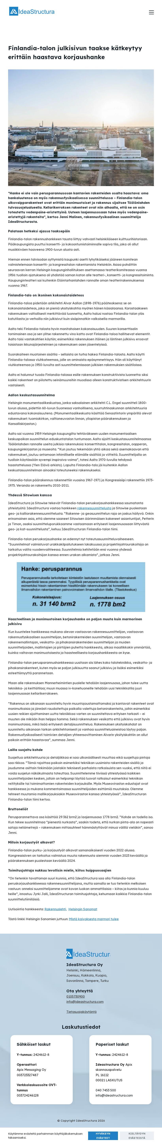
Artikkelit (47, 38)
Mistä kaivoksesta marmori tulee (94, 919)
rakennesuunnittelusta (94, 508)
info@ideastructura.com (85, 1002)
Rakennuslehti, (55, 909)
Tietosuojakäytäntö (81, 1012)
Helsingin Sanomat (82, 909)
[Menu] (151, 12)
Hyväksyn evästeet (103, 1135)
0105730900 (75, 996)
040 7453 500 (106, 1090)
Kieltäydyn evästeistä (137, 1135)
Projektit (63, 38)
